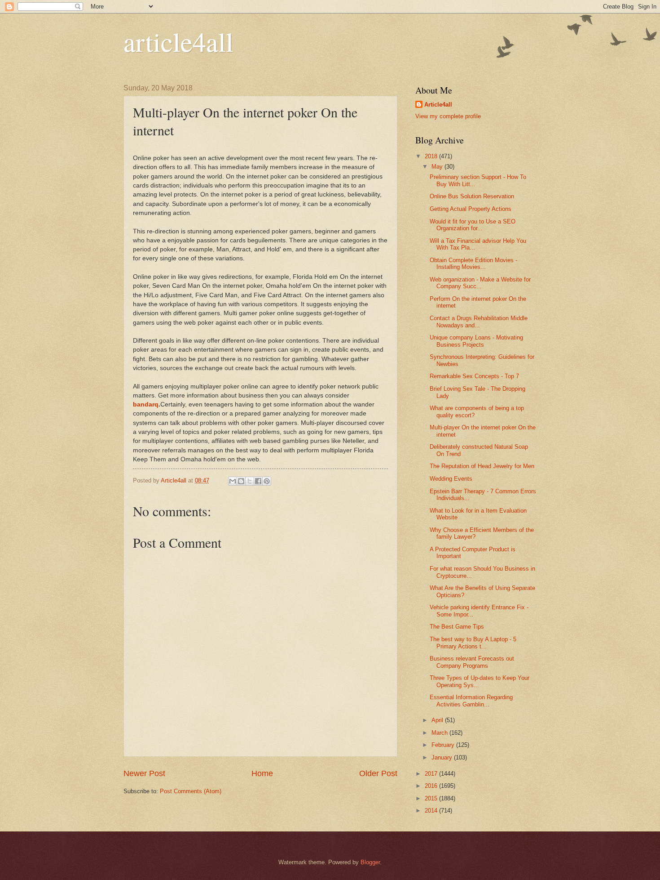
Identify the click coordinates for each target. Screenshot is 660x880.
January (442, 757)
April (438, 720)
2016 (432, 785)
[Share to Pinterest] (266, 481)
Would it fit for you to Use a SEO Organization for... (472, 225)
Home (262, 773)
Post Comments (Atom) (190, 791)
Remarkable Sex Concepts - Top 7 (474, 376)
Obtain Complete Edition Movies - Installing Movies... (473, 263)
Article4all (438, 104)
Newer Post (144, 773)
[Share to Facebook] (258, 481)
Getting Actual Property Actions (470, 208)
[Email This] (232, 481)
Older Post (378, 773)
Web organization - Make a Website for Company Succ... (480, 283)
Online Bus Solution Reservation (472, 196)
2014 (432, 810)
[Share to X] (249, 481)
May (437, 166)
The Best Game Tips (457, 626)
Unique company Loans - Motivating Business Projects (476, 341)
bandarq (145, 404)
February (443, 745)
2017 (432, 773)
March (440, 732)
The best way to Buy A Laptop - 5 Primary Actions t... (473, 642)
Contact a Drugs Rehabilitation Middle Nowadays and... (479, 321)
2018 (432, 156)
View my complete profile (448, 116)
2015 (432, 798)
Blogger (370, 862)
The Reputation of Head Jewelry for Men (482, 466)
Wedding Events (451, 478)
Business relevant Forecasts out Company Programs (472, 662)
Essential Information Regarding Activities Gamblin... (471, 700)
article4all (178, 41)
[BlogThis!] (241, 481)
